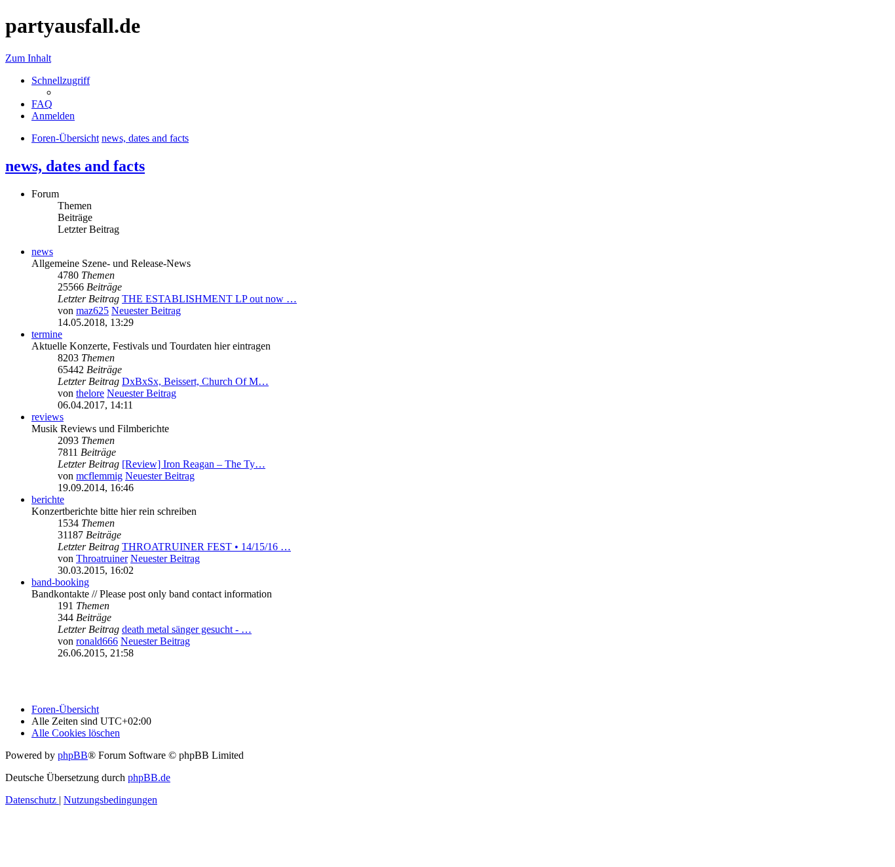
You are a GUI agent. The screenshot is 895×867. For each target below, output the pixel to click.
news (42, 251)
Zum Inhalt (28, 58)
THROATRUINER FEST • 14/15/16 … (206, 546)
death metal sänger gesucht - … (187, 629)
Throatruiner (102, 558)
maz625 (92, 310)
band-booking (60, 582)
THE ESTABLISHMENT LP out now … (209, 298)
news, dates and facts (75, 165)
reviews (47, 416)
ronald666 (97, 641)
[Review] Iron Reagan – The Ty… (193, 464)
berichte (47, 499)
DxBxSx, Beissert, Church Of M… (195, 381)
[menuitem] (41, 104)
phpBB (73, 755)
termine (46, 334)
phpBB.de (149, 777)
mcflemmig (99, 475)
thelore (90, 393)
